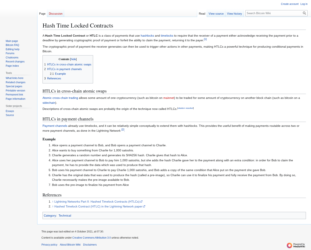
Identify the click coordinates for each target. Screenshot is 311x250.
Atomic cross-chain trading (60, 97)
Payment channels (55, 125)
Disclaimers (90, 244)
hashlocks (147, 35)
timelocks (167, 35)
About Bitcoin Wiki (70, 244)
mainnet (168, 97)
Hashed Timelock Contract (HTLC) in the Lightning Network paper (98, 206)
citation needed (185, 108)
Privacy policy (49, 244)
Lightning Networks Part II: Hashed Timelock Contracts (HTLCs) (97, 201)
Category (50, 215)
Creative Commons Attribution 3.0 (91, 237)
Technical (65, 215)
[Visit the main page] (19, 17)
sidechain (49, 102)
